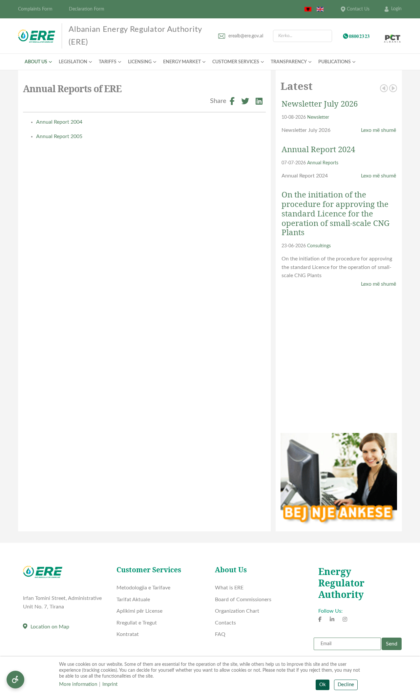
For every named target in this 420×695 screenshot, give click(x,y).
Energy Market (182, 62)
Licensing (140, 62)
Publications (334, 62)
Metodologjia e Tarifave (143, 587)
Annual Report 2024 (318, 149)
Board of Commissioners (243, 599)
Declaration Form (86, 9)
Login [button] (396, 9)
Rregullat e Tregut (136, 622)
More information (78, 684)
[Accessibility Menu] (15, 679)
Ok (322, 684)
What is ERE (229, 587)
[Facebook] (232, 102)
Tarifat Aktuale (133, 599)
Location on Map (50, 626)
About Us (36, 62)
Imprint (109, 684)
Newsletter (318, 117)
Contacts (225, 622)
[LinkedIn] (259, 102)
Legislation (73, 62)
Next (393, 88)
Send (391, 643)
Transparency (289, 62)
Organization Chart (237, 611)
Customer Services (235, 62)
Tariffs (107, 62)
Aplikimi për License (139, 611)
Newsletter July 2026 (320, 103)
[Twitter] (245, 102)
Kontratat (127, 634)
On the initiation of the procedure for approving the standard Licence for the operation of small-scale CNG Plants (335, 213)
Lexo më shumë (378, 130)
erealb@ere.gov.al (245, 36)
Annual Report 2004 (59, 122)
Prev (384, 88)
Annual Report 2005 (59, 136)
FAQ (220, 634)
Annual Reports (322, 162)
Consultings (319, 245)
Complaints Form (35, 9)
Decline (346, 684)
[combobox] (302, 36)
